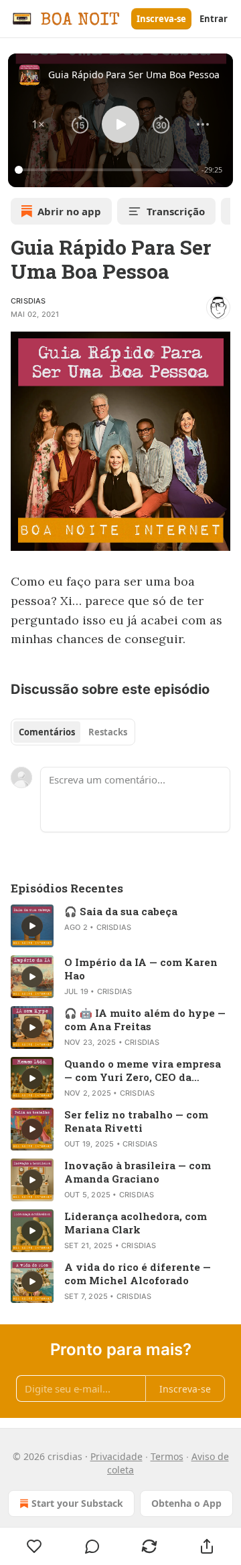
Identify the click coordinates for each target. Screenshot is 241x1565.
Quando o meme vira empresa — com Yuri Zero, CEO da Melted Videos (142, 1070)
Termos (167, 1456)
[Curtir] (34, 1546)
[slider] (106, 169)
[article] (120, 926)
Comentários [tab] (47, 732)
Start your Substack (77, 1503)
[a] (32, 926)
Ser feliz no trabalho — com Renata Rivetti (136, 1121)
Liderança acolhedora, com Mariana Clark (135, 1222)
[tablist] (73, 732)
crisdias (28, 301)
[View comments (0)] (92, 1546)
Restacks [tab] (107, 732)
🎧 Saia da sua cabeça (120, 911)
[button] (38, 124)
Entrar (213, 19)
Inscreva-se (161, 19)
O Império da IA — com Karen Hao (141, 968)
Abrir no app (69, 211)
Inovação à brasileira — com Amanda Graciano (137, 1172)
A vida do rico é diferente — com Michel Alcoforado (137, 1273)
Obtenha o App (186, 1503)
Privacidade (116, 1456)
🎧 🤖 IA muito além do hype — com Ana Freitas (145, 1019)
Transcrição (176, 211)
